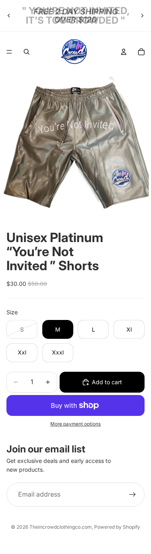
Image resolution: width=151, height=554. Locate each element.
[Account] (123, 52)
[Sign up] (132, 494)
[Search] (26, 52)
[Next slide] (142, 15)
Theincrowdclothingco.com (60, 527)
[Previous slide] (9, 15)
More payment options (75, 424)
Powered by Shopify (117, 527)
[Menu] (9, 52)
